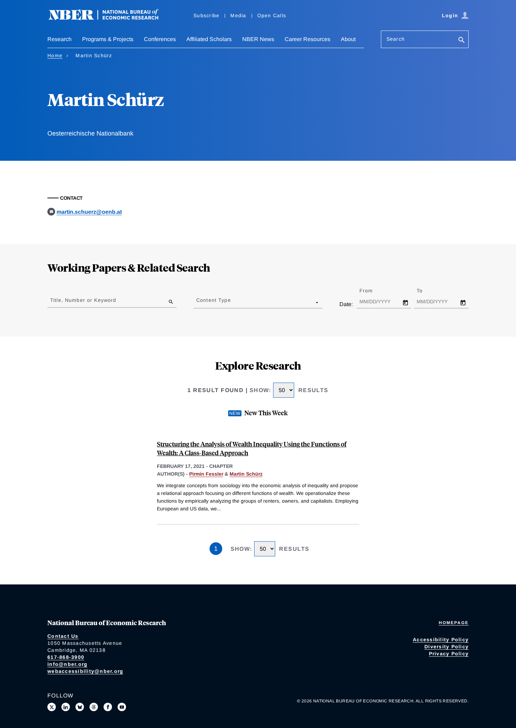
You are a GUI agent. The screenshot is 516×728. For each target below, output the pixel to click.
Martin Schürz (246, 474)
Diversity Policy (446, 646)
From (372, 290)
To (426, 290)
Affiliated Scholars (209, 39)
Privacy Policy (449, 653)
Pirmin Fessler (206, 474)
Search (395, 39)
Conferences (160, 39)
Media (238, 15)
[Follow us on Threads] (94, 707)
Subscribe (206, 15)
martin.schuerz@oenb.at (89, 212)
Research (59, 39)
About (348, 39)
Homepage (454, 622)
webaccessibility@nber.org (85, 671)
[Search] (461, 40)
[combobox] (197, 302)
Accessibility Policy (441, 639)
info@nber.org (67, 664)
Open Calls (271, 15)
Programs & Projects (107, 39)
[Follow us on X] (51, 707)
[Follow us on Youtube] (122, 707)
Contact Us (63, 636)
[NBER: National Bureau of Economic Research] (109, 18)
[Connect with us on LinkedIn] (65, 707)
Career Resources (307, 39)
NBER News (258, 39)
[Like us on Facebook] (108, 707)
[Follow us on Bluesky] (79, 707)
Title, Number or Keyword (83, 300)
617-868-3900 (65, 657)
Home (54, 55)
